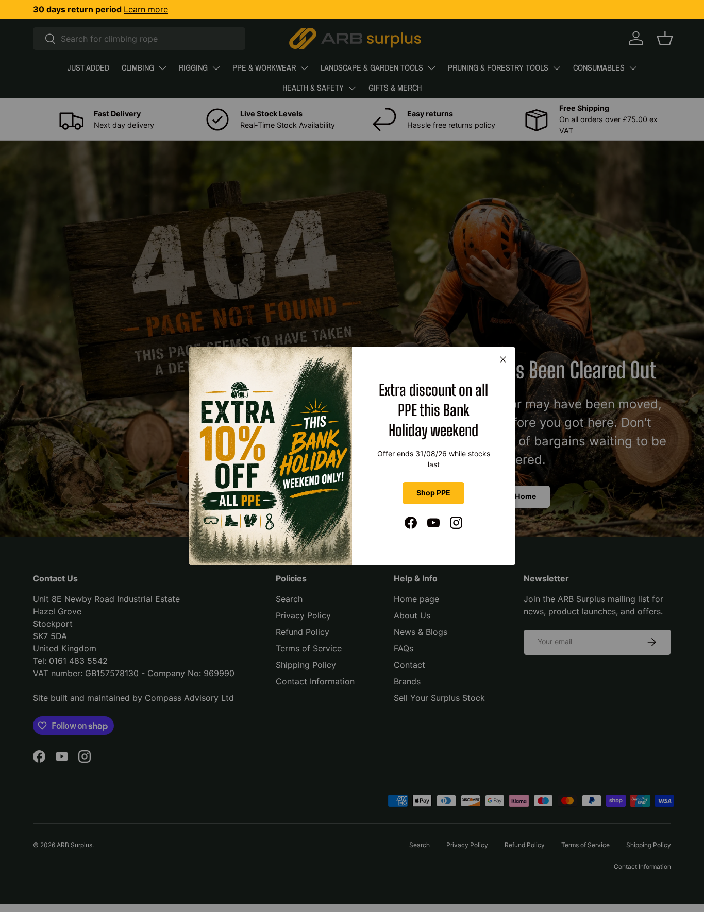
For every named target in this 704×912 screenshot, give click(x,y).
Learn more (146, 9)
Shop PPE (433, 492)
